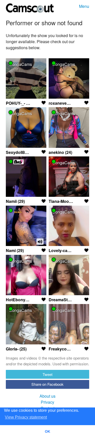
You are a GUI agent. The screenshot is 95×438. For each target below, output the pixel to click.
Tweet (47, 374)
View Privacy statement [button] (26, 417)
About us (47, 396)
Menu (84, 6)
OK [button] (47, 431)
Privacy (47, 402)
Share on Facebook (47, 384)
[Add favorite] (44, 103)
